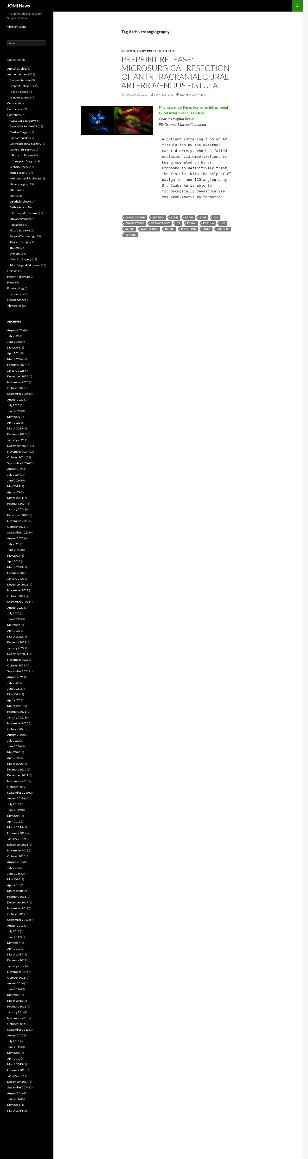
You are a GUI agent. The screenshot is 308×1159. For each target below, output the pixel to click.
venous (130, 234)
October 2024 (16, 457)
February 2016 (16, 1006)
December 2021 (17, 654)
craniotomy (160, 223)
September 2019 (18, 792)
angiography (135, 217)
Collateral (13, 103)
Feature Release (20, 80)
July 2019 (13, 804)
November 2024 (17, 451)
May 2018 (13, 879)
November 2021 (17, 659)
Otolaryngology (20, 219)
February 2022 (16, 642)
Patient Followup (18, 276)
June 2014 (14, 1099)
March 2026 (15, 359)
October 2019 (16, 787)
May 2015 (13, 1052)
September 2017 (18, 920)
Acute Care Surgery (22, 120)
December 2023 (17, 515)
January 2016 (16, 1012)
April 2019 (13, 821)
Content (12, 115)
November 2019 (17, 781)
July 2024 (13, 474)
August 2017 (15, 925)
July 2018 (13, 867)
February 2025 (16, 434)
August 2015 (15, 1035)
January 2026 (16, 370)
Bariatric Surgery (23, 155)
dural (191, 223)
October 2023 (16, 526)
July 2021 (13, 683)
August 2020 (15, 735)
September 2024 (18, 463)
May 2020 (13, 752)
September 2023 (18, 532)
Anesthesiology (17, 68)
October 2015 (16, 1024)
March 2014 (15, 1110)
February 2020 (16, 769)
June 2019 (14, 810)
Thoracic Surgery (21, 242)
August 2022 (15, 607)
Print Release (18, 97)
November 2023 (17, 521)
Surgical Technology (22, 236)
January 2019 (16, 839)
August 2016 (15, 983)
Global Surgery (19, 167)
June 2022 (14, 619)
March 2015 (15, 1064)
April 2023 (13, 561)
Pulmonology (15, 288)
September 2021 (18, 671)
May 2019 (13, 815)
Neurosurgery (133, 51)
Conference (15, 109)
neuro (169, 228)
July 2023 (13, 544)
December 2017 (17, 902)
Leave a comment (193, 94)
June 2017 (14, 937)
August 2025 (15, 399)
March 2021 (15, 706)
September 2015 (18, 1029)
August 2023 (15, 538)
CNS (216, 217)
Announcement (17, 74)
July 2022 (13, 613)
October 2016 (16, 977)
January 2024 (16, 509)
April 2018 (13, 885)
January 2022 (16, 648)
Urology (15, 253)
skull (207, 228)
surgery (224, 228)
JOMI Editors (163, 94)
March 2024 (15, 498)
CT (178, 223)
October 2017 (16, 914)
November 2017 (17, 908)
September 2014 (18, 1087)
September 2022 (18, 602)
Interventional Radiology (25, 178)
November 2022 (17, 590)
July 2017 (13, 931)
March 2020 (15, 763)
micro (130, 228)
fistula (208, 223)
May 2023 (13, 555)
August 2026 (15, 330)
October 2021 (16, 665)
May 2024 (13, 486)
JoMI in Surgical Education (23, 265)
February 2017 (16, 960)
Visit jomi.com (16, 26)
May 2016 (13, 995)
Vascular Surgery (20, 259)
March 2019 (15, 827)
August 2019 (15, 798)
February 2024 (16, 503)
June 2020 (14, 746)
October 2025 (16, 388)
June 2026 (14, 341)
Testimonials (15, 294)
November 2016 (17, 972)
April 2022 (13, 630)
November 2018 (17, 850)
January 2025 (16, 440)
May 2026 (13, 347)
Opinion (12, 271)
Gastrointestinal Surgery (25, 143)
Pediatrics (16, 224)
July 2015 (13, 1041)
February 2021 (16, 711)
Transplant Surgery (24, 161)
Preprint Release (161, 51)
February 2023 (16, 573)
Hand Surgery (18, 172)
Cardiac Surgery (20, 132)
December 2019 (17, 775)
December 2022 (17, 584)
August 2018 (15, 862)
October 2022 (16, 596)
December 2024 (17, 446)
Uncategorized (16, 300)
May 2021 (13, 694)
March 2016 (15, 1000)
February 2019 (16, 833)
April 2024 (13, 492)
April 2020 (13, 758)
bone (174, 217)
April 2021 (13, 700)
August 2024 (15, 469)
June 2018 (14, 873)
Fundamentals (19, 138)
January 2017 (16, 966)
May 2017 (13, 943)
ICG (223, 223)
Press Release (19, 91)
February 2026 (16, 365)
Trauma (14, 248)
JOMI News (18, 5)
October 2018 (16, 856)
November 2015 (17, 1018)
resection (188, 228)
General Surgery (20, 149)
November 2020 (17, 723)
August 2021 (15, 677)
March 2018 (15, 891)
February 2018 (16, 896)
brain (189, 217)
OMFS (14, 196)
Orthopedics (18, 207)
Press (11, 282)
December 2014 (17, 1081)
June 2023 (14, 550)
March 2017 (15, 954)
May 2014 (13, 1104)
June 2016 (14, 989)
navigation (149, 228)
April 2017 (13, 948)
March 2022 (15, 636)
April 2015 (13, 1058)
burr (203, 217)
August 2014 (15, 1093)
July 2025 (13, 405)
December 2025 (17, 376)
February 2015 (16, 1070)
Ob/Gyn (15, 190)
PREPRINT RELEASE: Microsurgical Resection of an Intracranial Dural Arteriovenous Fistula (175, 72)
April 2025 (13, 422)
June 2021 (14, 688)
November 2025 (17, 382)
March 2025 (15, 428)
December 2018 (17, 844)
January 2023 (16, 578)
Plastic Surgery (19, 230)
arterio (158, 217)
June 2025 (14, 411)
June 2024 (14, 480)
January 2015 (16, 1076)
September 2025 (18, 393)
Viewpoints (14, 305)
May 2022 (13, 625)
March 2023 (15, 567)
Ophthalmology (20, 201)
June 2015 (14, 1047)
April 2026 (13, 353)
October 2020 (16, 729)
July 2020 (13, 740)
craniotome (134, 223)
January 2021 (16, 717)
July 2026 (13, 336)
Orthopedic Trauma (24, 213)
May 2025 (13, 417)
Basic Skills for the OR (23, 126)
